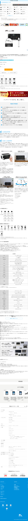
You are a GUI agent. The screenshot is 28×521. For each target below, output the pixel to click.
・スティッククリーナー (17, 194)
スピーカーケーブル (17, 449)
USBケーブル (10, 450)
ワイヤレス (13, 425)
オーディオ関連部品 (11, 455)
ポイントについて (2, 493)
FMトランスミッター (12, 438)
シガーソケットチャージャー (19, 437)
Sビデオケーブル (15, 446)
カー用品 (2, 427)
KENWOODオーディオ (11, 414)
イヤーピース (10, 422)
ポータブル (17, 425)
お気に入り (2, 489)
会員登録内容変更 (2, 486)
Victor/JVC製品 (10, 419)
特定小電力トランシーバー (12, 458)
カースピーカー (10, 433)
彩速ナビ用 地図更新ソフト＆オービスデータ (19, 436)
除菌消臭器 (2, 443)
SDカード (14, 437)
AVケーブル (2, 446)
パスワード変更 (2, 487)
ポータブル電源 (5, 18)
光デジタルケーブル (22, 449)
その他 (1, 466)
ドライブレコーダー (11, 428)
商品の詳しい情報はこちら (13, 318)
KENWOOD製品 (10, 417)
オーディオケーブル (11, 447)
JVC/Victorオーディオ (11, 411)
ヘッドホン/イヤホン (3, 417)
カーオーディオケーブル (11, 449)
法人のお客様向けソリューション (5, 452)
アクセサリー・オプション (12, 435)
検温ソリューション (11, 452)
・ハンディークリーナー (17, 195)
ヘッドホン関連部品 (11, 460)
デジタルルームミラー (11, 430)
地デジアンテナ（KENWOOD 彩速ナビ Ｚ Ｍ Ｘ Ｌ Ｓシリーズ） (16, 465)
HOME (2, 18)
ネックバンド (10, 425)
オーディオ (2, 411)
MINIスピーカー (3, 425)
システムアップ (12, 436)
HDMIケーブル (10, 446)
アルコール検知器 (3, 440)
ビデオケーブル (19, 446)
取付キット (17, 438)
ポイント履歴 (2, 485)
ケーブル (11, 437)
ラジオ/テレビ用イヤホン (12, 420)
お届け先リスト (2, 488)
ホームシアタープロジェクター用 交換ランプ (14, 457)
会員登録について (2, 494)
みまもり (15, 466)
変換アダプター (14, 450)
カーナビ (10, 427)
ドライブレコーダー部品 (11, 463)
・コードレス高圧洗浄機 (17, 196)
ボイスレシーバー (11, 466)
